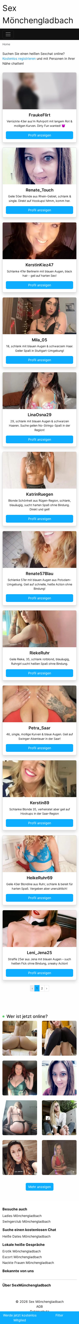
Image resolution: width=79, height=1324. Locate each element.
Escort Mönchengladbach (22, 1257)
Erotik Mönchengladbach (21, 1251)
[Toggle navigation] (8, 34)
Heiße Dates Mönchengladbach (26, 1236)
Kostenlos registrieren (19, 58)
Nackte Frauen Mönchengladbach (28, 1263)
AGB (39, 1306)
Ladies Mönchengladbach (22, 1216)
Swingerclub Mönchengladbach (26, 1221)
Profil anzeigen (39, 135)
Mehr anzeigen (39, 1187)
